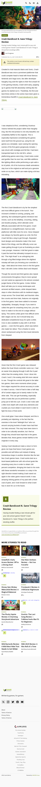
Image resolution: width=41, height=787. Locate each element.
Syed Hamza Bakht (7, 651)
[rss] (3, 702)
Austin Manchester (7, 622)
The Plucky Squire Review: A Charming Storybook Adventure (10, 616)
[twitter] (13, 702)
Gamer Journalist (20, 751)
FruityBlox (20, 765)
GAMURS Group (35, 775)
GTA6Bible (21, 770)
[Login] (37, 3)
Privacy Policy (6, 715)
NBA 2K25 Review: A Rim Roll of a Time (29, 645)
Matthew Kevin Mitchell (28, 649)
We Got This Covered (20, 746)
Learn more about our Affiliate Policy (10, 534)
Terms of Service (6, 712)
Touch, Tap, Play (20, 762)
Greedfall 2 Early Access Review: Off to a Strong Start (10, 562)
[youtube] (22, 702)
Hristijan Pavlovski (27, 592)
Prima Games (21, 741)
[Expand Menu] (34, 3)
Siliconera (21, 743)
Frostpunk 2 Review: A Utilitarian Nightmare (30, 588)
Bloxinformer (20, 767)
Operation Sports (20, 757)
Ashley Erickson (26, 624)
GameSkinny (20, 754)
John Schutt (25, 567)
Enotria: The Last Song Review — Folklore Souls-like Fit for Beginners (30, 618)
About (3, 710)
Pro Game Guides (20, 730)
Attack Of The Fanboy (20, 738)
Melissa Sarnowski (7, 567)
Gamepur (20, 735)
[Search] (26, 3)
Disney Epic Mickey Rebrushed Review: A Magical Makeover (10, 589)
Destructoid (20, 749)
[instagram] (8, 702)
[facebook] (17, 702)
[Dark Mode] (30, 3)
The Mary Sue (21, 759)
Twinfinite (20, 733)
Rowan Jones (6, 595)
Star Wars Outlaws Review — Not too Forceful (28, 562)
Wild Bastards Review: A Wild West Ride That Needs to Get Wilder (10, 646)
